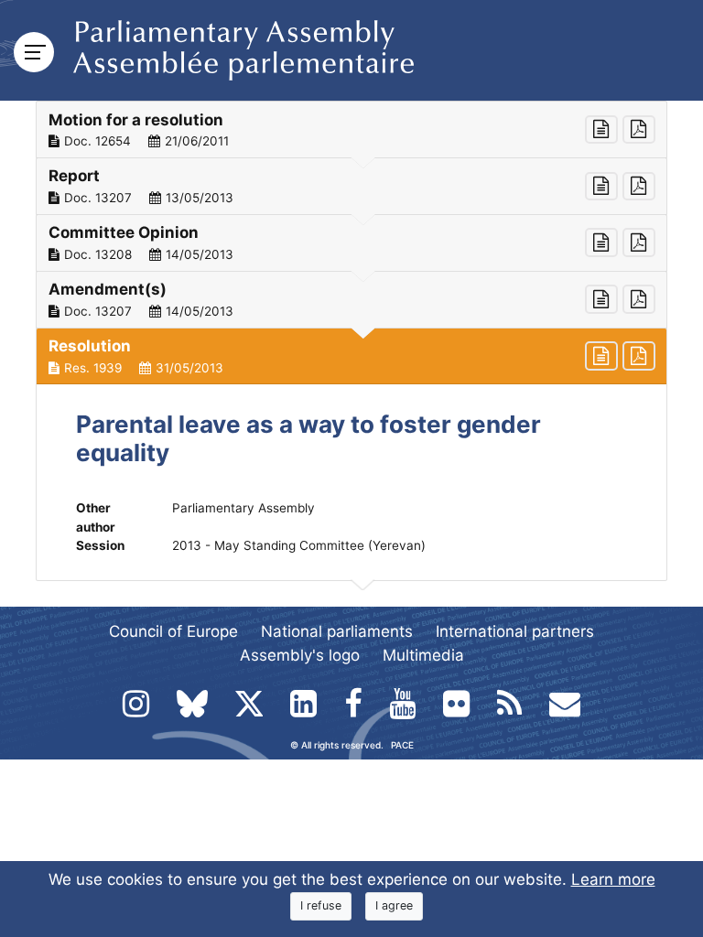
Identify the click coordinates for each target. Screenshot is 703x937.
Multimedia (423, 655)
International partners (515, 631)
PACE (402, 744)
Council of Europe (173, 631)
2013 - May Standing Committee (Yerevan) (299, 545)
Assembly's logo (300, 655)
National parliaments (337, 631)
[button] (351, 130)
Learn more (613, 879)
